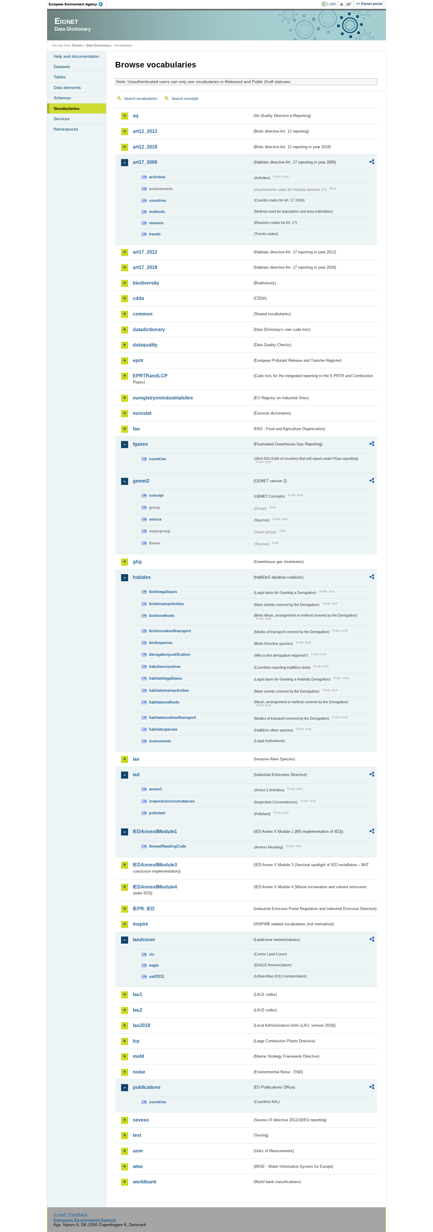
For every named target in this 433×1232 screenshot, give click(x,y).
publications (147, 1087)
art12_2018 (145, 146)
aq (135, 115)
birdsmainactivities (166, 604)
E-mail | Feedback (70, 1214)
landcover (144, 939)
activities (157, 177)
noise (139, 1071)
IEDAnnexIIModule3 (155, 864)
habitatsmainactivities (169, 690)
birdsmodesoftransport (170, 631)
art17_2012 (145, 252)
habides (142, 577)
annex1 (155, 789)
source (155, 519)
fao (136, 428)
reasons (156, 223)
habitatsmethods (164, 702)
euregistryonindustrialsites (163, 397)
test (137, 1135)
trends (155, 234)
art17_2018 (145, 267)
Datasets (62, 66)
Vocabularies (67, 108)
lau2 (137, 1010)
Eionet (77, 45)
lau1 (137, 994)
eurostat (142, 413)
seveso (141, 1119)
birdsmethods (161, 615)
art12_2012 (145, 131)
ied (136, 774)
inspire (140, 924)
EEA (78, 4)
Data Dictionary (98, 45)
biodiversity (146, 282)
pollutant (157, 813)
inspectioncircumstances (172, 801)
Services (62, 118)
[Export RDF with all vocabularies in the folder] (371, 162)
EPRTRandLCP (150, 375)
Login (331, 4)
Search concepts (184, 98)
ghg (137, 561)
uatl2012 (156, 976)
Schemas (62, 97)
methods (157, 211)
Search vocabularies (140, 98)
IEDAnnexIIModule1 (155, 831)
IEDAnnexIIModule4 (155, 886)
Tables (60, 77)
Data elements (67, 87)
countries (157, 200)
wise (138, 1166)
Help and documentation (76, 56)
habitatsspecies (163, 729)
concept (156, 495)
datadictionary (149, 329)
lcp (136, 1040)
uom (138, 1150)
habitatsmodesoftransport (172, 717)
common (143, 313)
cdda (138, 298)
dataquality (145, 344)
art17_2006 (145, 162)
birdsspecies (160, 642)
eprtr (138, 360)
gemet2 (141, 480)
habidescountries (165, 666)
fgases (140, 444)
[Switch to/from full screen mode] (350, 4)
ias (136, 759)
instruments (160, 741)
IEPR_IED (144, 908)
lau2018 (141, 1025)
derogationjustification (169, 654)
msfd (138, 1056)
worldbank (144, 1181)
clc (151, 954)
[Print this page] (342, 4)
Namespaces (66, 129)
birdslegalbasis (163, 591)
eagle (154, 965)
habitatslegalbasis (165, 678)
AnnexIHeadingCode (167, 846)
